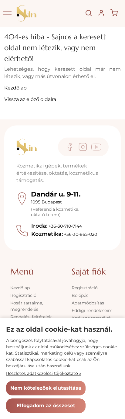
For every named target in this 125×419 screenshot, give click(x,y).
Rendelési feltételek (31, 317)
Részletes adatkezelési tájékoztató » (43, 373)
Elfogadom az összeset (46, 405)
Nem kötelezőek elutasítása (45, 388)
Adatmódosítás (88, 303)
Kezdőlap (15, 88)
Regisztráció (23, 295)
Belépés (80, 295)
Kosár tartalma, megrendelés (26, 306)
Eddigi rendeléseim (92, 310)
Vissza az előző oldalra (30, 99)
